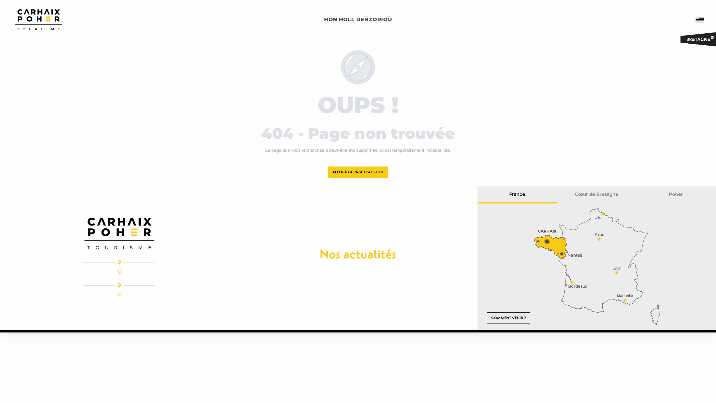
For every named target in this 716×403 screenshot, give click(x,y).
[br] (700, 19)
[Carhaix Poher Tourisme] (38, 19)
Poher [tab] (676, 194)
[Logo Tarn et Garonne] (119, 233)
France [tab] (517, 194)
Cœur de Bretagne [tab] (596, 194)
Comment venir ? (508, 317)
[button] (700, 19)
